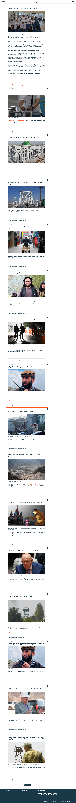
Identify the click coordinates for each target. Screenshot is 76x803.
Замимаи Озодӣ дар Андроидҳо (28, 793)
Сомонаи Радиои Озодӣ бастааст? (12, 795)
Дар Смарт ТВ (24, 797)
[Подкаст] (56, 794)
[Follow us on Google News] (39, 794)
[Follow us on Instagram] (46, 794)
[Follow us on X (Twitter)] (49, 794)
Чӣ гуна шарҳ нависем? (10, 797)
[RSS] (54, 794)
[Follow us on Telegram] (51, 794)
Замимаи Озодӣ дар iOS (26, 795)
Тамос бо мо (8, 799)
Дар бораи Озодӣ (9, 793)
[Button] (13, 81)
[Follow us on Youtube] (44, 794)
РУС (63, 1)
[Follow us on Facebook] (41, 794)
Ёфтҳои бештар (27, 785)
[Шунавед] (70, 2)
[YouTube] (66, 2)
